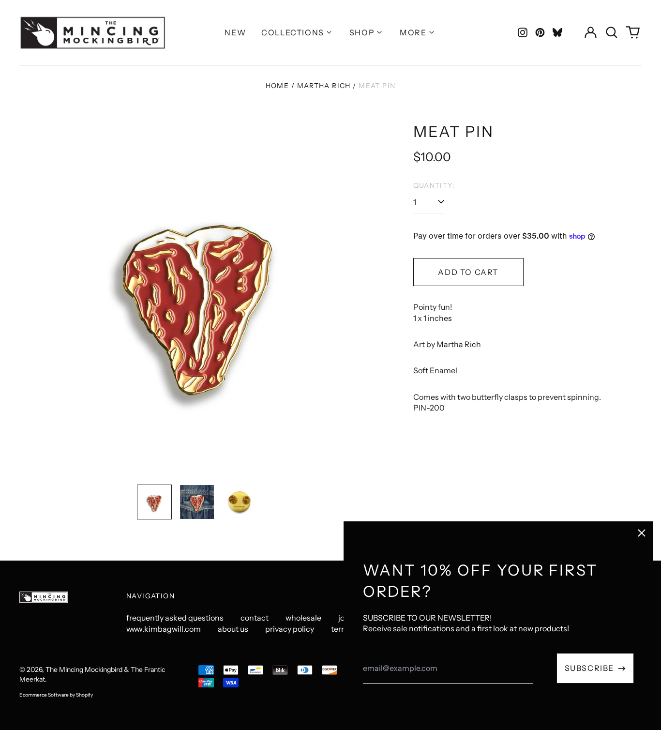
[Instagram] (522, 32)
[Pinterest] (540, 32)
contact (254, 618)
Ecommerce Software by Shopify (56, 695)
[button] (611, 32)
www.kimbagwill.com (163, 629)
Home (277, 85)
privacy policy (289, 629)
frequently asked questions (175, 618)
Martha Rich (324, 85)
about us (233, 629)
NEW (235, 32)
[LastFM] (557, 32)
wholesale (303, 618)
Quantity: (434, 185)
